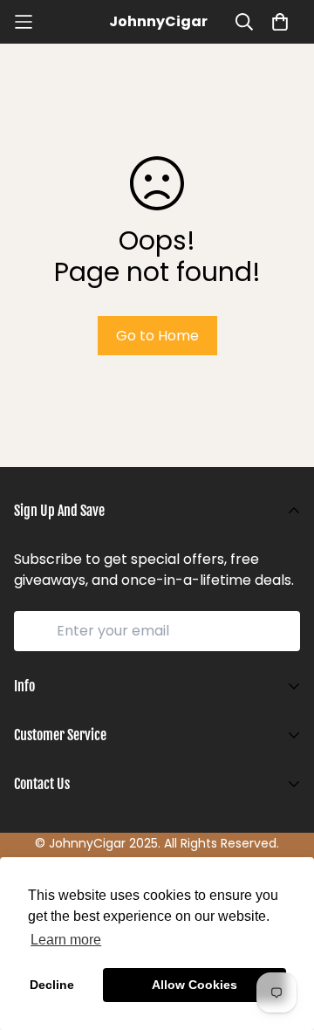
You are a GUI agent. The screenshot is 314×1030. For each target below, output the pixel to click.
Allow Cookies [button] (194, 985)
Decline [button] (52, 985)
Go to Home (157, 336)
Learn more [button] (66, 939)
